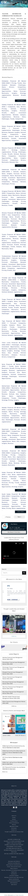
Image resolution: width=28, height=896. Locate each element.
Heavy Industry (14, 868)
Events (14, 817)
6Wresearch (11, 895)
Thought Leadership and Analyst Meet (14, 831)
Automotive (14, 873)
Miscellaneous (14, 882)
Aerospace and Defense (14, 861)
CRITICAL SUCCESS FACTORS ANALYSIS (14, 853)
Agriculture (14, 884)
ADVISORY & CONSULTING (14, 839)
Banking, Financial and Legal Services (13, 877)
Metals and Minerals (14, 879)
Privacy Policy (14, 821)
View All (14, 636)
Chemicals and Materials (14, 863)
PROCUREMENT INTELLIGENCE (14, 846)
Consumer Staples (14, 875)
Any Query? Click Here (14, 532)
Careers (14, 819)
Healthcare (14, 872)
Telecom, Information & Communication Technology (14, 870)
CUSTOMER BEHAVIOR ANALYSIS (14, 848)
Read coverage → (12, 599)
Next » (19, 517)
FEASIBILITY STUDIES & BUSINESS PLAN (14, 841)
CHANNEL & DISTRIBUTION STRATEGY (14, 844)
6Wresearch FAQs (14, 826)
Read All (5, 771)
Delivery (14, 824)
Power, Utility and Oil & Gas (14, 866)
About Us (14, 815)
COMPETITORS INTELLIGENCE (14, 843)
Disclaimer (14, 828)
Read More (21, 100)
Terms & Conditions (14, 822)
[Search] (22, 2)
